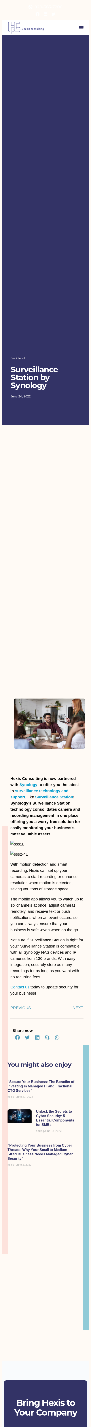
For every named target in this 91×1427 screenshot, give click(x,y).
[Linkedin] (45, 14)
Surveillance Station (54, 797)
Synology (28, 785)
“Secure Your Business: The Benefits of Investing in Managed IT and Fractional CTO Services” (41, 1086)
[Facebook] (38, 14)
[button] (81, 27)
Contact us (19, 987)
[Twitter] (53, 14)
